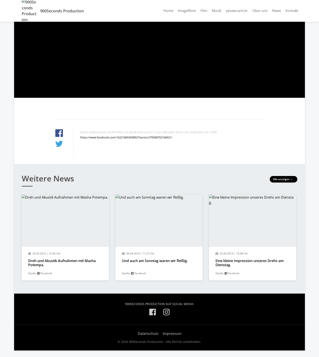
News (276, 10)
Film (204, 10)
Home (168, 10)
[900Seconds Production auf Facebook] (152, 312)
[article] (65, 237)
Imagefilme (187, 10)
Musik (216, 10)
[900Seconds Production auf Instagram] (166, 312)
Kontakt (292, 10)
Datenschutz (148, 333)
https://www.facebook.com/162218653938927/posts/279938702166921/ (126, 137)
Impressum (172, 333)
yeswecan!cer (237, 10)
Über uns (260, 10)
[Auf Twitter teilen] (59, 144)
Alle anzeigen (281, 179)
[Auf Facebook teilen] (59, 133)
